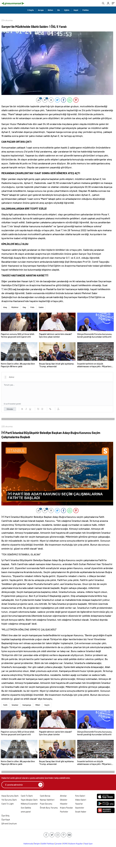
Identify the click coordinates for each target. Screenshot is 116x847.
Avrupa (41, 10)
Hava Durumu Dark (10, 795)
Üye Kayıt (5, 819)
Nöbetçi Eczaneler (29, 803)
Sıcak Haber (80, 811)
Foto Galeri (80, 795)
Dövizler (63, 799)
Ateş (5, 307)
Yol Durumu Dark (9, 799)
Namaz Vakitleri (47, 799)
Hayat (76, 10)
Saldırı (41, 307)
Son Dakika (26, 807)
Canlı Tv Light (7, 803)
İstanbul (15, 705)
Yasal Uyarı (88, 843)
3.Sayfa (30, 10)
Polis (32, 307)
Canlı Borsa (45, 795)
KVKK (65, 843)
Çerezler (58, 843)
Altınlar (63, 795)
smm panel (26, 811)
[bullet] (42, 409)
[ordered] (38, 409)
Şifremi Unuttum (9, 823)
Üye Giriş (5, 815)
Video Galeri (80, 799)
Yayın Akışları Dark (29, 799)
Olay (24, 307)
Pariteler (64, 811)
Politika (85, 10)
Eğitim (66, 10)
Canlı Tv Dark (27, 795)
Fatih (5, 705)
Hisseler (63, 803)
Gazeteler (79, 807)
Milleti (37, 705)
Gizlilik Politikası (47, 843)
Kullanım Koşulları (76, 843)
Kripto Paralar (66, 807)
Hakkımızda (28, 843)
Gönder (10, 409)
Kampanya (26, 705)
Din (58, 10)
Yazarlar (79, 803)
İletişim (37, 843)
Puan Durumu (46, 803)
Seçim (47, 705)
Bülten (50, 10)
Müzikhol (14, 307)
